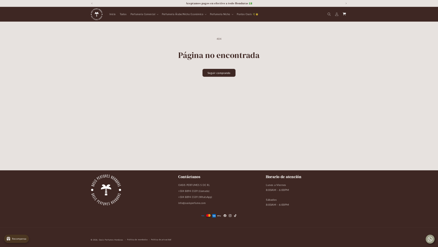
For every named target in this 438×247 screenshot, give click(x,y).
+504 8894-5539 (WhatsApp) (195, 197)
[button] (144, 14)
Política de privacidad (161, 239)
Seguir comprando (219, 72)
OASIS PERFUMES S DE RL (194, 185)
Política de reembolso (137, 239)
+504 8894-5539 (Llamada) (193, 191)
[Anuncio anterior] (92, 3)
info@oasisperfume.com (192, 203)
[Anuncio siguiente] (346, 3)
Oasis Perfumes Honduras (111, 240)
